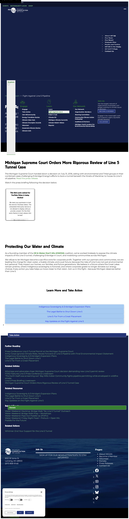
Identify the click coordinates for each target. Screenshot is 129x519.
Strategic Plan (110, 42)
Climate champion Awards (31, 123)
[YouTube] (97, 482)
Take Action (26, 112)
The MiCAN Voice (15, 227)
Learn (50, 109)
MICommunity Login (18, 6)
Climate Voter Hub (28, 120)
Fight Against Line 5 (55, 112)
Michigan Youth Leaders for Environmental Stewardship (85, 125)
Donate (12, 408)
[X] (97, 477)
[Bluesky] (97, 493)
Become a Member (106, 111)
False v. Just (52, 115)
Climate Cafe (26, 131)
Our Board (109, 40)
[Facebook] (97, 471)
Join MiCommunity (28, 115)
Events (5, 6)
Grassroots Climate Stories (31, 128)
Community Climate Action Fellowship (84, 118)
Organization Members (83, 112)
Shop (31, 6)
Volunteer (25, 125)
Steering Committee (82, 115)
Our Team (109, 38)
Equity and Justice (112, 45)
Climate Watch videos (56, 123)
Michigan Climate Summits (58, 120)
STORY (14, 517)
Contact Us (109, 51)
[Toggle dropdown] (14, 10)
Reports (51, 125)
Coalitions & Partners (82, 122)
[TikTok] (97, 499)
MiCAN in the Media (113, 47)
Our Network (79, 109)
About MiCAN (110, 36)
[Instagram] (97, 488)
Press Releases (106, 463)
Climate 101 (52, 117)
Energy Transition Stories (31, 117)
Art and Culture (111, 49)
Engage (25, 109)
